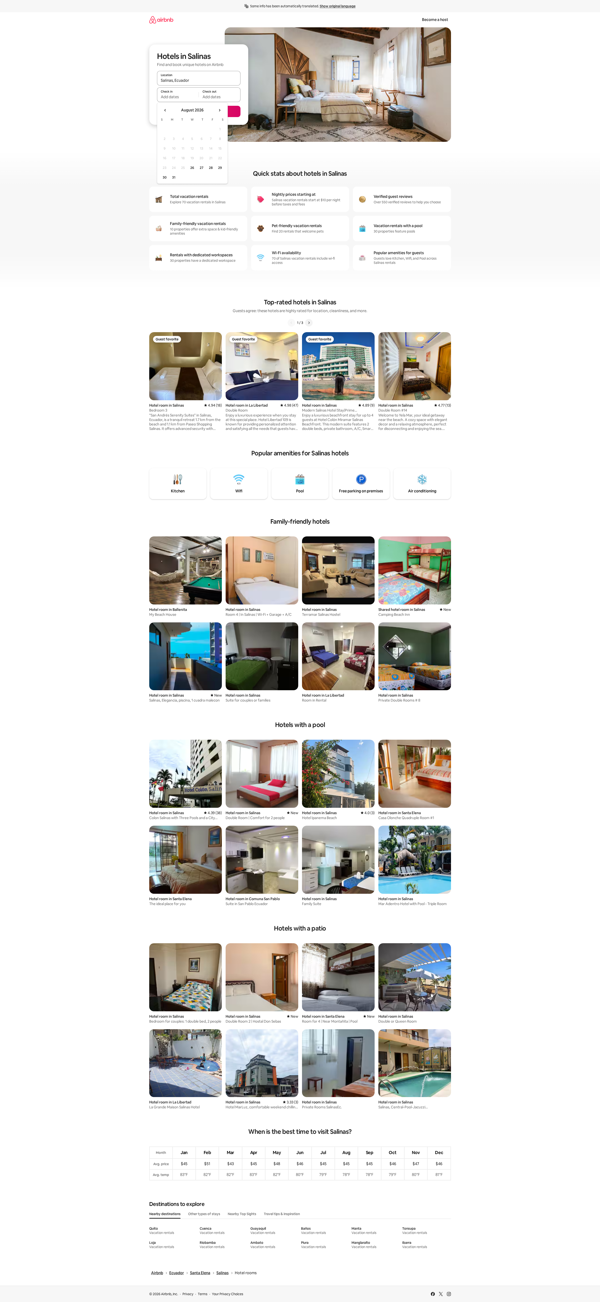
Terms (202, 1294)
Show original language (338, 6)
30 (165, 177)
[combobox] (199, 80)
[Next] (309, 323)
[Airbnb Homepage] (161, 19)
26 (192, 168)
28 (211, 168)
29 (220, 168)
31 (173, 177)
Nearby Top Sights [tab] (242, 1214)
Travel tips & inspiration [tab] (282, 1214)
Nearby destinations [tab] (165, 1214)
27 (201, 168)
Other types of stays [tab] (204, 1214)
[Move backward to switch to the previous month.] (165, 110)
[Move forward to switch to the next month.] (219, 110)
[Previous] (291, 323)
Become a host (435, 19)
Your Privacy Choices (227, 1294)
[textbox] (178, 97)
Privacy (187, 1294)
